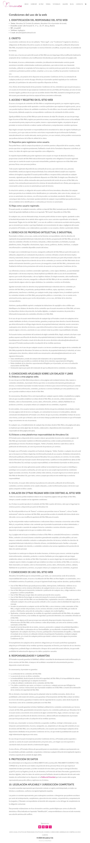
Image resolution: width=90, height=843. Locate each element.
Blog (72, 4)
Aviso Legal (13, 832)
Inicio (26, 4)
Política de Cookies (42, 832)
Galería (65, 4)
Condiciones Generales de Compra (62, 832)
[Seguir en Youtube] (39, 826)
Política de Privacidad (48, 777)
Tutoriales (56, 4)
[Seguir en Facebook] (46, 826)
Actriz (41, 4)
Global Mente (48, 840)
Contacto (79, 4)
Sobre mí (34, 4)
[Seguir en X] (50, 826)
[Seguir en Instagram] (43, 826)
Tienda (48, 4)
